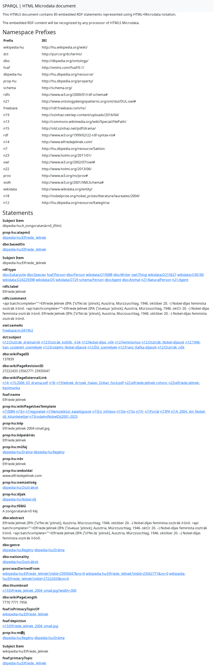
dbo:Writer (122, 274)
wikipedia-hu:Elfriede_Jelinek (25, 614)
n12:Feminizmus (128, 342)
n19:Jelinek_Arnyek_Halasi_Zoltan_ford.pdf (90, 382)
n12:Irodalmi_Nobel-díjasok (65, 347)
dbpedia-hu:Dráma (18, 452)
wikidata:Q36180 (190, 274)
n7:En (20, 411)
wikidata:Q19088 (99, 274)
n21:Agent (180, 279)
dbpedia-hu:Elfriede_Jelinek (24, 237)
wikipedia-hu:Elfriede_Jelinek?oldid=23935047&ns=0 (44, 573)
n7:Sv (131, 411)
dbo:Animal (131, 279)
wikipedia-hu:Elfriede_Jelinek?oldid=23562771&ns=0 (127, 573)
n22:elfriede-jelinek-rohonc (146, 382)
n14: (6, 382)
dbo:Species (36, 274)
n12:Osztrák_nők (171, 347)
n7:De (121, 411)
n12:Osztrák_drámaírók (21, 342)
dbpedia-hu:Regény (49, 452)
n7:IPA (165, 411)
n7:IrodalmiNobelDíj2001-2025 (53, 416)
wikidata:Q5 (45, 279)
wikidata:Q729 (66, 279)
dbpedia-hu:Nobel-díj (19, 499)
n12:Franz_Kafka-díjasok (137, 347)
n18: (52, 382)
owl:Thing (139, 274)
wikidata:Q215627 (162, 274)
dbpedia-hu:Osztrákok (20, 487)
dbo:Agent (113, 279)
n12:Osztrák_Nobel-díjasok (163, 342)
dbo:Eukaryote (14, 274)
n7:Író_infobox (104, 411)
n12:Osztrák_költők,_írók (61, 342)
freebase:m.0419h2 (18, 330)
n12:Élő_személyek (102, 347)
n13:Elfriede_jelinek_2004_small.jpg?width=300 (39, 590)
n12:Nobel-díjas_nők (98, 342)
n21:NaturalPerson (156, 279)
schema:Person (91, 279)
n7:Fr (140, 411)
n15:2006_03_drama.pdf (29, 382)
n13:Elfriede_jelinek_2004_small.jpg (30, 626)
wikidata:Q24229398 (19, 279)
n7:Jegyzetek (36, 411)
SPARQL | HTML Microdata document (39, 6)
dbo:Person (75, 274)
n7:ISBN (9, 411)
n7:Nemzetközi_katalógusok (69, 411)
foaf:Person (56, 274)
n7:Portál (152, 411)
